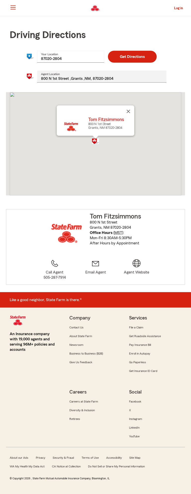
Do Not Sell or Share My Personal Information (116, 466)
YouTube (134, 436)
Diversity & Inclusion (82, 410)
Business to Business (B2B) (86, 353)
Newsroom (76, 344)
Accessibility (114, 457)
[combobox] (70, 57)
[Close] (128, 111)
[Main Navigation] (12, 7)
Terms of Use (90, 457)
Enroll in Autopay (139, 353)
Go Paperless (137, 362)
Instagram (135, 418)
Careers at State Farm (83, 401)
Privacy (40, 457)
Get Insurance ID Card (143, 370)
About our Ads (19, 457)
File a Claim (136, 327)
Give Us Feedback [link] (80, 362)
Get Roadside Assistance (145, 336)
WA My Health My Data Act (27, 466)
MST (118, 233)
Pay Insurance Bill (140, 344)
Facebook (135, 401)
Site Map (135, 457)
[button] (95, 141)
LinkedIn (134, 427)
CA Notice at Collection (66, 466)
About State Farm (80, 336)
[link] (95, 270)
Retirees (74, 418)
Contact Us (76, 327)
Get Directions (132, 57)
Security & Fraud (63, 457)
